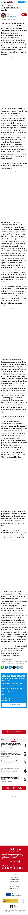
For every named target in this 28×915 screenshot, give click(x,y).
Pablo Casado (9, 663)
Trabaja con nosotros (14, 879)
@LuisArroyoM (12, 16)
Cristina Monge (5, 764)
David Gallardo (4, 773)
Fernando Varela (5, 756)
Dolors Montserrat (19, 663)
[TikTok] (23, 868)
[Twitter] (11, 868)
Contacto (14, 874)
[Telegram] (14, 868)
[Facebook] (5, 868)
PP (12, 661)
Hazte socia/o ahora (14, 705)
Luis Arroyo (10, 15)
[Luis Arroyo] (3, 15)
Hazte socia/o (14, 861)
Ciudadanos (18, 661)
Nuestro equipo (14, 877)
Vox (3, 663)
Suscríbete (21, 1)
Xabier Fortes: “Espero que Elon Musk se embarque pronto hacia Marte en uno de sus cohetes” (10, 770)
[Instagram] (17, 868)
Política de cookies (14, 888)
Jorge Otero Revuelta (6, 781)
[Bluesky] (8, 868)
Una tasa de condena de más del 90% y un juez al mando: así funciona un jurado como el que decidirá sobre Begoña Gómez (11, 745)
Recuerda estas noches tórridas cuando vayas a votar (10, 761)
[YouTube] (20, 868)
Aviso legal (14, 884)
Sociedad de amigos (14, 881)
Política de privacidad (14, 886)
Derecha (24, 661)
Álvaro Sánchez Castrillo (7, 747)
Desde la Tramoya (5, 661)
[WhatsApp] (3, 868)
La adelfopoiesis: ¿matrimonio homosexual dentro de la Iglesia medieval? (10, 778)
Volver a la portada (14, 788)
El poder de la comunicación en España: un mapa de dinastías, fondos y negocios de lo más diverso (11, 753)
